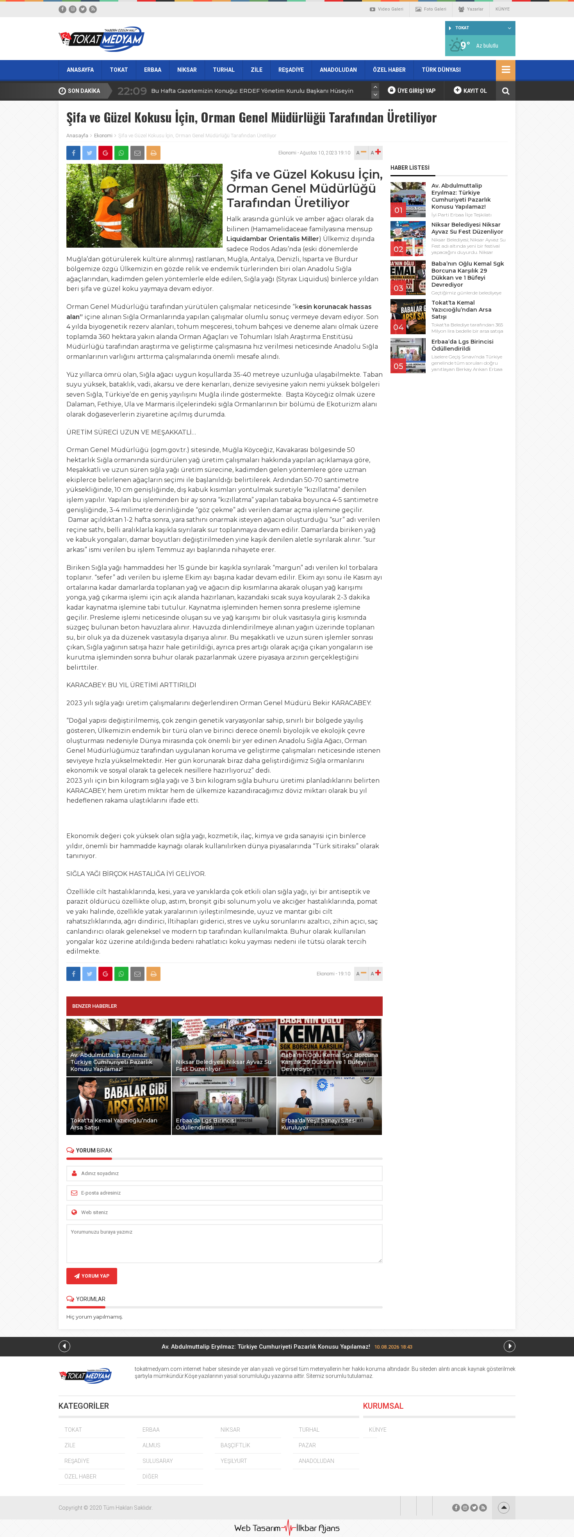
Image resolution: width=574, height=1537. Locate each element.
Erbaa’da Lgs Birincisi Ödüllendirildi (462, 345)
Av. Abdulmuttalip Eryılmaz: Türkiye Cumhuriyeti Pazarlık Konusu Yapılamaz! (461, 196)
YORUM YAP (95, 1276)
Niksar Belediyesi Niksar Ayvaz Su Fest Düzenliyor (467, 228)
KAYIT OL (474, 91)
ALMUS (151, 1445)
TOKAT (119, 70)
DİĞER (150, 1476)
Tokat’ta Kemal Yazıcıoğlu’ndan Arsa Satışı (461, 309)
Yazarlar (475, 9)
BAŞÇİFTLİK (235, 1445)
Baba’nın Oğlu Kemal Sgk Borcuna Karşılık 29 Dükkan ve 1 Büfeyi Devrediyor (467, 274)
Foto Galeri (435, 9)
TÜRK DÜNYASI (441, 70)
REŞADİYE (291, 70)
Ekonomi (103, 135)
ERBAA (152, 70)
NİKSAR (187, 70)
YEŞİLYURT (234, 1461)
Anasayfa (77, 135)
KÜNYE (503, 9)
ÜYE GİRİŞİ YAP (416, 91)
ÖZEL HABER (389, 70)
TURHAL (224, 70)
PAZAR (307, 1445)
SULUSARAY (158, 1461)
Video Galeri (390, 9)
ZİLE (256, 70)
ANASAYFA (80, 70)
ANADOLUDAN (338, 70)
